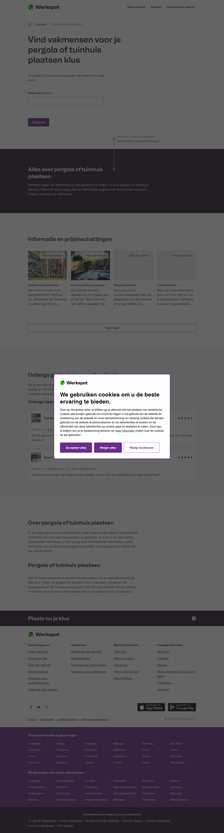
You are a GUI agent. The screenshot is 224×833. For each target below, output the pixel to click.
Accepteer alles (76, 448)
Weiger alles (108, 448)
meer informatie (124, 431)
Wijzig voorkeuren (142, 448)
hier (159, 426)
